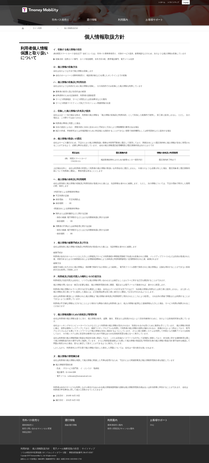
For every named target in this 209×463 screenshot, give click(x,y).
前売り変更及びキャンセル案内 (120, 429)
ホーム (162, 2)
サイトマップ (174, 2)
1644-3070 (41, 459)
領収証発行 (27, 432)
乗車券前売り (28, 425)
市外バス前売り (30, 420)
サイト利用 (37, 28)
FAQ (152, 425)
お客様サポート (158, 420)
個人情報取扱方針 (71, 28)
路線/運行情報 (71, 425)
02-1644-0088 (71, 372)
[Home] (24, 28)
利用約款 (25, 448)
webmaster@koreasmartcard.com (79, 376)
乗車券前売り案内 (115, 425)
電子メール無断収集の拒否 (66, 448)
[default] (106, 28)
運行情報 (70, 420)
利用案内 (112, 420)
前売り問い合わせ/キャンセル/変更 (36, 429)
